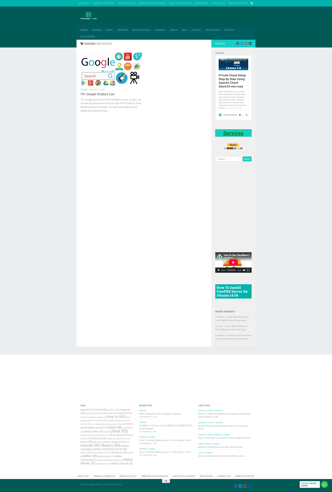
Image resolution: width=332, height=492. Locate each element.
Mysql (208, 444)
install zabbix (93, 431)
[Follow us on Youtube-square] (245, 43)
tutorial (90, 445)
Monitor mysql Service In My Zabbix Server (220, 446)
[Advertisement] (204, 16)
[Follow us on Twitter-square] (241, 43)
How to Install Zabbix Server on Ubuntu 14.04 (221, 455)
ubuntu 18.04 (88, 452)
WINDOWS (122, 30)
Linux (119, 430)
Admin (221, 317)
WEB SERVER (212, 30)
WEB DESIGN (201, 3)
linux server (104, 435)
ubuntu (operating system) (104, 447)
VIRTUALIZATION (140, 30)
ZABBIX (84, 30)
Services (233, 133)
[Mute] (244, 270)
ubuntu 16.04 (116, 449)
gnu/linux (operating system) (104, 413)
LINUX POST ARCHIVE (180, 3)
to (128, 442)
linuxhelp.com (89, 435)
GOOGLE (196, 30)
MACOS (174, 30)
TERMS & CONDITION (104, 3)
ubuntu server (104, 452)
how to (116, 416)
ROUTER (229, 30)
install (114, 427)
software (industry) (113, 441)
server (86, 441)
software (97, 442)
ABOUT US (83, 3)
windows (119, 452)
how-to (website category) (95, 417)
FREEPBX (159, 30)
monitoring (98, 438)
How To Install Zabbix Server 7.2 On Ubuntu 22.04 (165, 451)
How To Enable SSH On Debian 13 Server (160, 413)
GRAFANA (97, 30)
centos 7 (113, 410)
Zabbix (152, 437)
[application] (233, 262)
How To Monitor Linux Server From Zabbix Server (224, 437)
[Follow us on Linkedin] (250, 43)
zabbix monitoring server (110, 460)
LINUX (108, 30)
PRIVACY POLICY (126, 3)
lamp (107, 432)
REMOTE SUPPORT (238, 3)
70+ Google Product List (97, 94)
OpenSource (123, 438)
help (123, 413)
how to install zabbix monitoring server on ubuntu (108, 424)
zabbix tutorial (122, 463)
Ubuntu (110, 445)
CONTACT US (218, 3)
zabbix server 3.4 (103, 464)
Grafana (202, 422)
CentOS (201, 434)
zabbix (89, 456)
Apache (86, 409)
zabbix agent (106, 456)
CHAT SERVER (87, 36)
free (87, 413)
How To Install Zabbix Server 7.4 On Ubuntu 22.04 (165, 440)
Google (84, 89)
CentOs (100, 409)
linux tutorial (119, 434)
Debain (142, 410)
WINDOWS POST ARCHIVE (152, 3)
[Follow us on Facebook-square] (237, 43)
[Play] (218, 270)
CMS (183, 30)
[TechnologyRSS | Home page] (88, 15)
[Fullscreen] (248, 270)
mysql (111, 438)
